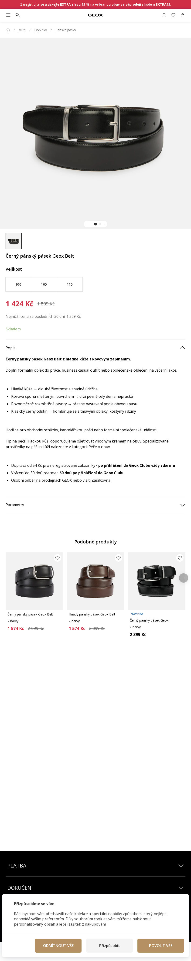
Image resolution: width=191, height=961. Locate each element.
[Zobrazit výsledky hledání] (17, 15)
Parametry (15, 504)
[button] (95, 224)
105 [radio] (44, 284)
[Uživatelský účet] (164, 15)
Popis (10, 347)
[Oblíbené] (173, 15)
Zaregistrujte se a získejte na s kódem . (95, 4)
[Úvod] (8, 30)
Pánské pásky (65, 30)
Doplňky (40, 30)
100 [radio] (18, 284)
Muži (22, 30)
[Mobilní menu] (8, 15)
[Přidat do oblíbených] (57, 558)
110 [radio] (70, 284)
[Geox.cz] (95, 15)
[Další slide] (183, 578)
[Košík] (182, 15)
